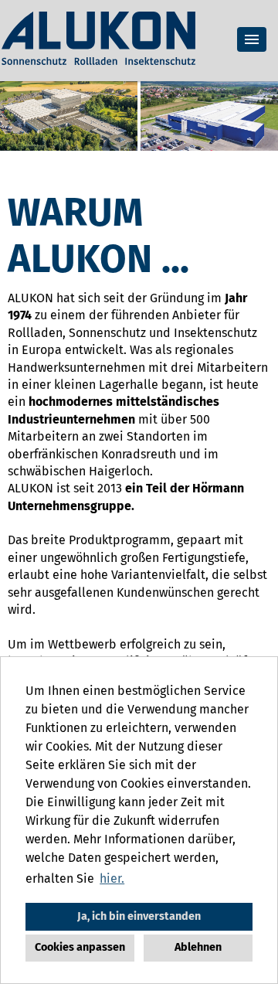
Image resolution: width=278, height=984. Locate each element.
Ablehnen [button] (198, 947)
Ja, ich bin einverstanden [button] (139, 916)
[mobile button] (251, 39)
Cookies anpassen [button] (80, 947)
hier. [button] (112, 878)
